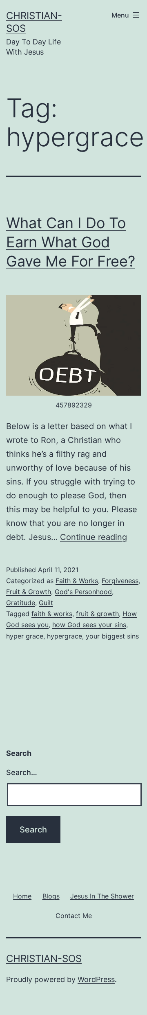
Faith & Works (77, 581)
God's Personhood (83, 592)
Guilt (46, 603)
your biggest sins (112, 636)
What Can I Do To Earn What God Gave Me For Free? (70, 242)
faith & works (51, 614)
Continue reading (93, 537)
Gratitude (20, 603)
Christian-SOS (44, 958)
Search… (21, 772)
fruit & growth (97, 614)
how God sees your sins (89, 625)
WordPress (96, 979)
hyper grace (24, 636)
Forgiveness (120, 581)
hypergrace (64, 636)
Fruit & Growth (28, 592)
